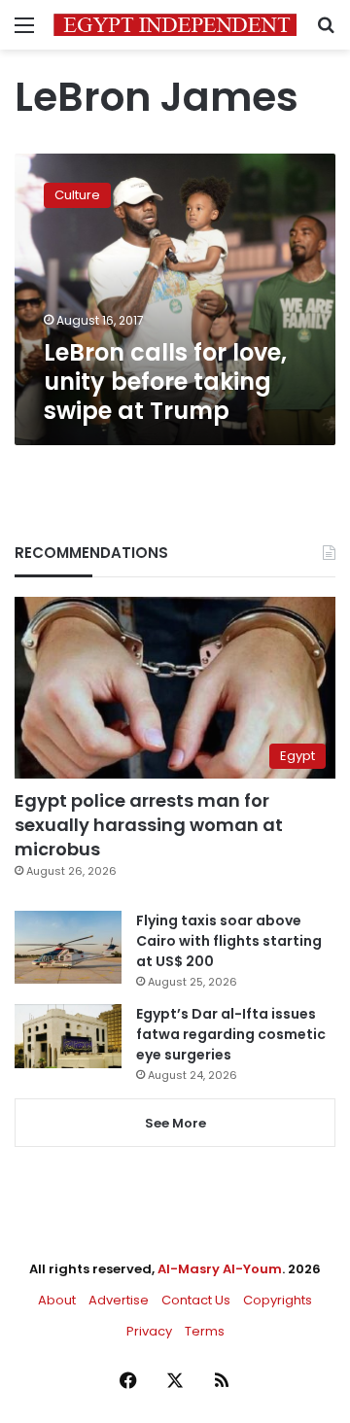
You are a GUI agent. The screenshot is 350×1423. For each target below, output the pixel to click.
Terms (205, 1331)
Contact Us (195, 1300)
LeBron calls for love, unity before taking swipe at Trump (165, 381)
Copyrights (277, 1300)
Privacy (149, 1331)
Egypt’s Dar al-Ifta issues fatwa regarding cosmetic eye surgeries (231, 1034)
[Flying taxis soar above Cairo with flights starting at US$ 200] (68, 947)
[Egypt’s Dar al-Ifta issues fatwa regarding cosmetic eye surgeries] (68, 1036)
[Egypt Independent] (175, 25)
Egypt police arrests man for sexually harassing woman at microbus (149, 824)
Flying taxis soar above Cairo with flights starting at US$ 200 (229, 941)
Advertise (118, 1300)
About (57, 1300)
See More (175, 1123)
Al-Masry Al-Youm (220, 1269)
